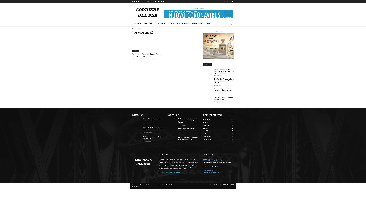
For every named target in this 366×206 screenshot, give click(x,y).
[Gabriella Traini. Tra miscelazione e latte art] (136, 130)
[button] (231, 23)
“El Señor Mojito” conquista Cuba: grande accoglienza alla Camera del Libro (224, 81)
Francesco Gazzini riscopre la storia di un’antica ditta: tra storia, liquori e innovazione (224, 71)
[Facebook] (222, 1)
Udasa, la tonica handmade (186, 129)
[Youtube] (233, 1)
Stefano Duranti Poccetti (139, 59)
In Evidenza (135, 51)
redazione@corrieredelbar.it (174, 172)
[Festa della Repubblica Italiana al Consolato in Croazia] (207, 100)
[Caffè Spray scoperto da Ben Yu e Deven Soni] (136, 139)
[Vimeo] (230, 1)
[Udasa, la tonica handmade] (172, 131)
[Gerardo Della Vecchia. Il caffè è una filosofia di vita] (136, 121)
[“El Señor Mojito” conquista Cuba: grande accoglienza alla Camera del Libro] (207, 81)
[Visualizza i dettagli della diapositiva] (218, 46)
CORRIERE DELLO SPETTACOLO (214, 160)
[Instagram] (225, 1)
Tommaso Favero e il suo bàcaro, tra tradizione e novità (146, 55)
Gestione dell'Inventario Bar (211, 172)
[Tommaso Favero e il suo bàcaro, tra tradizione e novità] (147, 44)
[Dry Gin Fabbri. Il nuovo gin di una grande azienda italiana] (172, 140)
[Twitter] (227, 1)
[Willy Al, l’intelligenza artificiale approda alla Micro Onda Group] (207, 91)
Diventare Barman (208, 170)
